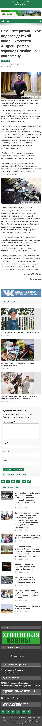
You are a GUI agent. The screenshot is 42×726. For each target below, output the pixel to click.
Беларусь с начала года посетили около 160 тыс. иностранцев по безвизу (25, 579)
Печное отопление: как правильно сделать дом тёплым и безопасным (25, 566)
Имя (5, 443)
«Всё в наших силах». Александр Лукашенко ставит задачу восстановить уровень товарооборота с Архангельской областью (27, 551)
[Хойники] (21, 637)
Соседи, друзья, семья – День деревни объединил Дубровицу (28, 537)
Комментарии (7, 67)
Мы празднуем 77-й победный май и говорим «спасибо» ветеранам (17, 364)
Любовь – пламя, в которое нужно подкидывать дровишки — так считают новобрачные (19, 397)
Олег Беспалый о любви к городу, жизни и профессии (20, 332)
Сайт (5, 460)
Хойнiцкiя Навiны (18, 64)
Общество (5, 60)
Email (6, 451)
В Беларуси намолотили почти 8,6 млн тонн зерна (27, 607)
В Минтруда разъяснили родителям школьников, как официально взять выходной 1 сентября (27, 594)
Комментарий (9, 422)
